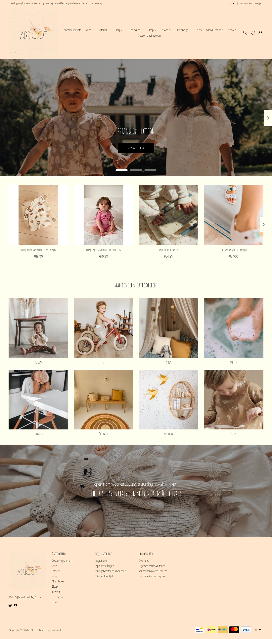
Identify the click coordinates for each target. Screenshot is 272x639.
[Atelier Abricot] (33, 33)
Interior (56, 571)
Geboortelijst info (72, 30)
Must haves (58, 581)
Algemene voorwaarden (152, 566)
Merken (232, 30)
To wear (38, 362)
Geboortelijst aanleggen (152, 576)
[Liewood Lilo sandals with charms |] (233, 215)
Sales (199, 30)
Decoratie (103, 433)
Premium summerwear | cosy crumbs (38, 250)
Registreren (101, 561)
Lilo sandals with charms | (233, 250)
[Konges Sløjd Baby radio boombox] (168, 215)
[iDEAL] (211, 629)
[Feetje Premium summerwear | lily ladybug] (103, 215)
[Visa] (246, 629)
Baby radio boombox (168, 250)
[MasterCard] (234, 629)
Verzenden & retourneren (153, 571)
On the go (57, 597)
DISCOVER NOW (136, 148)
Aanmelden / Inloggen (251, 3)
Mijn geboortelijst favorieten (110, 571)
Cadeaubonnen (214, 30)
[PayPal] (223, 629)
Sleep (168, 362)
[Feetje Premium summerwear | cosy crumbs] (38, 215)
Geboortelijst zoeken (149, 35)
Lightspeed (55, 630)
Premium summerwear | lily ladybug (103, 250)
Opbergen (168, 433)
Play (104, 362)
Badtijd (234, 362)
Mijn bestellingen (104, 566)
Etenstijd (38, 433)
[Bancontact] (200, 629)
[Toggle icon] (245, 32)
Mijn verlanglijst (104, 576)
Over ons (144, 561)
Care (54, 566)
